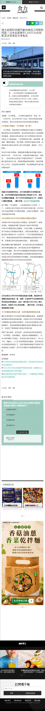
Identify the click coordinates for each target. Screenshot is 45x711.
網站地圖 (37, 700)
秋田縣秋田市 (10, 420)
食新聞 (9, 18)
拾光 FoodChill (33, 2)
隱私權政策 (17, 700)
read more (10, 439)
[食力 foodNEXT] (22, 9)
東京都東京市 (10, 425)
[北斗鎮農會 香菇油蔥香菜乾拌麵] (22, 563)
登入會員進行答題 (22, 432)
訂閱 (11, 693)
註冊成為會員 (30, 693)
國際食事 (15, 18)
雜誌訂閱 (28, 700)
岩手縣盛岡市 (10, 415)
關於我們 (8, 700)
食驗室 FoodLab (11, 2)
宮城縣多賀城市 (11, 409)
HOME (3, 18)
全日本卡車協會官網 (31, 201)
